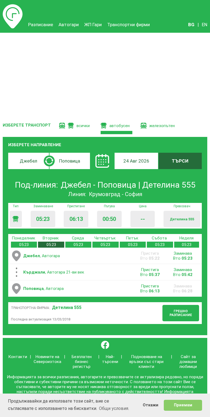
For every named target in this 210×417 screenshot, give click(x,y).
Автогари (69, 24)
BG (191, 24)
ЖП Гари (93, 24)
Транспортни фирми (128, 24)
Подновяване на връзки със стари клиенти (146, 361)
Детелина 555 (66, 307)
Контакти (17, 356)
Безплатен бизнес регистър (82, 361)
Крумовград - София (115, 194)
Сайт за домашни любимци (188, 361)
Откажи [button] (150, 405)
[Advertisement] (105, 73)
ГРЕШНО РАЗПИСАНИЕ (181, 313)
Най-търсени (110, 359)
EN (204, 24)
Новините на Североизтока (47, 359)
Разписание (13, 7)
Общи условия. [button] (114, 408)
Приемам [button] (183, 405)
